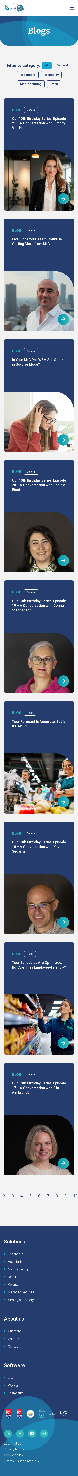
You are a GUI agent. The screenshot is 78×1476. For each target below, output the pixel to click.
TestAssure (16, 1393)
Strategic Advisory (21, 1300)
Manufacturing (31, 84)
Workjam (14, 1385)
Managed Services (21, 1292)
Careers (13, 1339)
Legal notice (12, 1443)
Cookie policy (13, 1455)
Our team (14, 1331)
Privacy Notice (14, 1449)
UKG (11, 1378)
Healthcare (28, 75)
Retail (54, 84)
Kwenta (13, 1284)
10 (75, 1196)
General (62, 65)
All (47, 65)
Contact (13, 1346)
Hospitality (51, 75)
